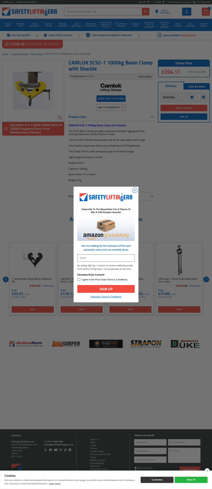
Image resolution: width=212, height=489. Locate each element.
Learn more (54, 483)
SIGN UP (106, 289)
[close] (207, 470)
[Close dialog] (134, 190)
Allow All (191, 479)
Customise (157, 479)
